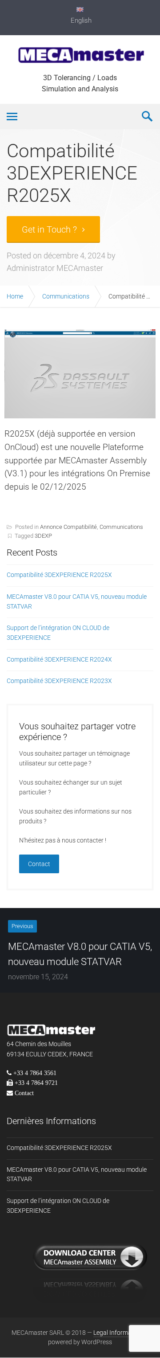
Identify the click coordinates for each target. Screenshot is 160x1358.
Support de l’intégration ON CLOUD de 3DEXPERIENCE (58, 632)
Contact (39, 863)
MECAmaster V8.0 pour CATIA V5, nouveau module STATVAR (77, 601)
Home (15, 296)
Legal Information (118, 1332)
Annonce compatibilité (68, 527)
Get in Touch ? (49, 229)
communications (121, 527)
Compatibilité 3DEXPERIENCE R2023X (59, 680)
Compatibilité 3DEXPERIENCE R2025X (59, 574)
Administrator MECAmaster (55, 268)
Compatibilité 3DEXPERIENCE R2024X (59, 659)
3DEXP (43, 535)
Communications (65, 296)
